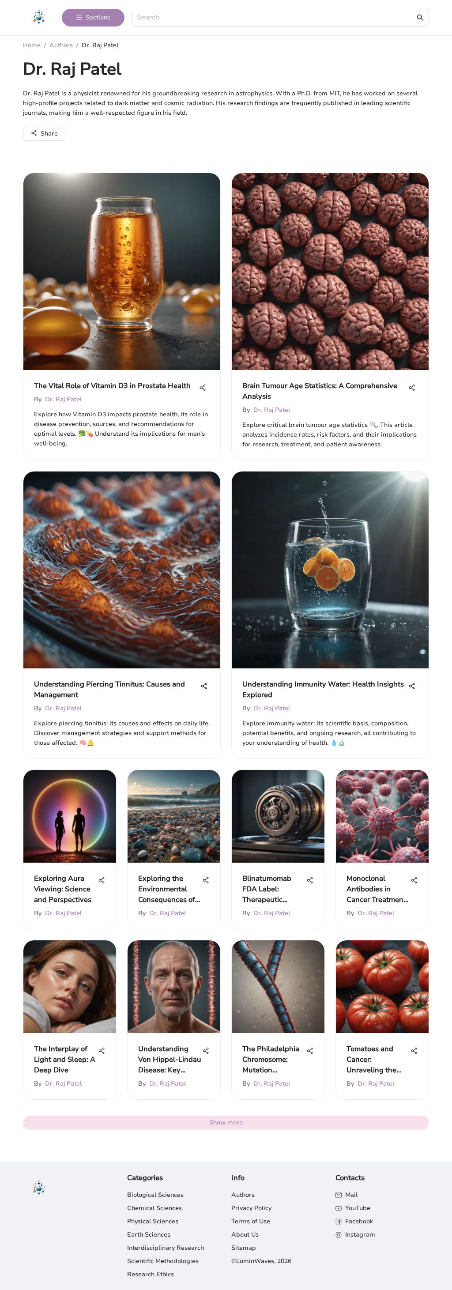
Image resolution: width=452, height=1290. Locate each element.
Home (32, 45)
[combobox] (276, 17)
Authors (61, 45)
